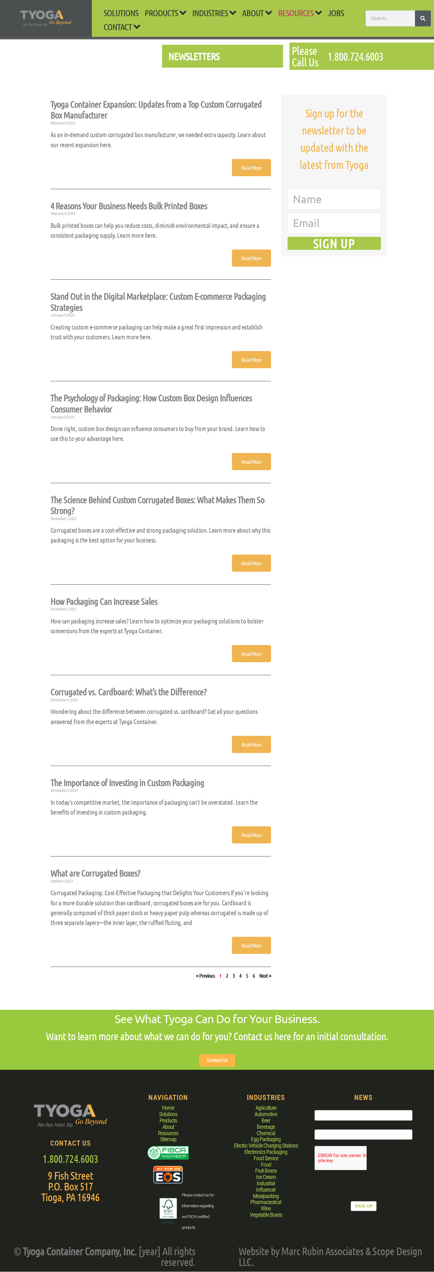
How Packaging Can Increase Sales (104, 601)
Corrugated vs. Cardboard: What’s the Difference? (129, 691)
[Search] (423, 18)
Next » (265, 975)
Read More (251, 167)
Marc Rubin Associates (322, 1250)
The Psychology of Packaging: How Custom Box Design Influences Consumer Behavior (151, 403)
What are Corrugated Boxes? (95, 872)
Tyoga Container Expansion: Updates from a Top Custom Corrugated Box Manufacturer (156, 109)
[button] (165, 13)
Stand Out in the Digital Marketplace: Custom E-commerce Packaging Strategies (158, 301)
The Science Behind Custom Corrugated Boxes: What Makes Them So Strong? (157, 505)
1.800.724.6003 (70, 1158)
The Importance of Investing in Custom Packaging (127, 782)
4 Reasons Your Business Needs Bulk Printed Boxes (129, 205)
